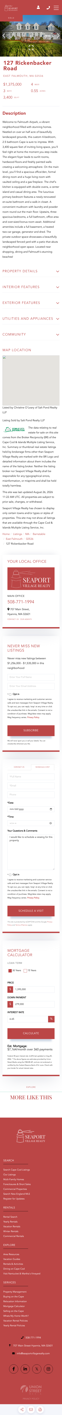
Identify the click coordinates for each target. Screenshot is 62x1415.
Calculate (31, 1033)
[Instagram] (48, 1369)
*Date (10, 803)
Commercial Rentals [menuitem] (13, 1236)
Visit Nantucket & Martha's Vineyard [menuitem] (21, 1274)
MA (27, 534)
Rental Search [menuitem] (10, 1217)
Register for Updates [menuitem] (13, 1199)
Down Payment (16, 998)
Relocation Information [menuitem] (15, 1301)
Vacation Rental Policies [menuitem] (15, 1321)
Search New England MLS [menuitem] (16, 1194)
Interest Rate (15, 1012)
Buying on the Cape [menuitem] (13, 1297)
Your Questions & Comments (22, 831)
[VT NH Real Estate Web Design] (31, 1389)
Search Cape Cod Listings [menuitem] (16, 1170)
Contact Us (13, 619)
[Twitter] (36, 1369)
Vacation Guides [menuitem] (11, 1259)
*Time (10, 817)
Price (10, 983)
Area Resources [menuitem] (11, 1254)
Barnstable (39, 534)
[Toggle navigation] (56, 8)
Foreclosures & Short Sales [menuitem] (17, 1184)
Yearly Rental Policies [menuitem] (14, 1326)
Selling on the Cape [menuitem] (13, 1311)
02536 (29, 539)
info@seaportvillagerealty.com (33, 1353)
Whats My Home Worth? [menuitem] (16, 1316)
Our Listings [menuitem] (9, 1175)
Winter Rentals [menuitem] (10, 1231)
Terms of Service (22, 925)
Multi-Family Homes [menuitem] (13, 1180)
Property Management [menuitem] (14, 1292)
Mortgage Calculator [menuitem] (14, 1306)
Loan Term (14, 963)
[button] (5, 36)
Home (6, 534)
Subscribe (31, 730)
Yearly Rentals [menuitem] (10, 1222)
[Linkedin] (25, 1369)
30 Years (16, 970)
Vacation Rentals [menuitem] (11, 1227)
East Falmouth (14, 539)
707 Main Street (32, 1346)
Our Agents (26, 619)
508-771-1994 (48, 7)
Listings (17, 534)
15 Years (32, 970)
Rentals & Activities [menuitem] (13, 1264)
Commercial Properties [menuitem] (15, 1189)
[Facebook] (13, 1369)
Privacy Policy (33, 717)
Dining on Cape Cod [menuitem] (14, 1269)
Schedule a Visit (43, 767)
